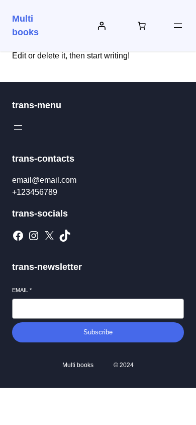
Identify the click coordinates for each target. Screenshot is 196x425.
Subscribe (98, 332)
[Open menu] (178, 26)
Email (22, 290)
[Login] (101, 26)
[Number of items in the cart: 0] (142, 26)
